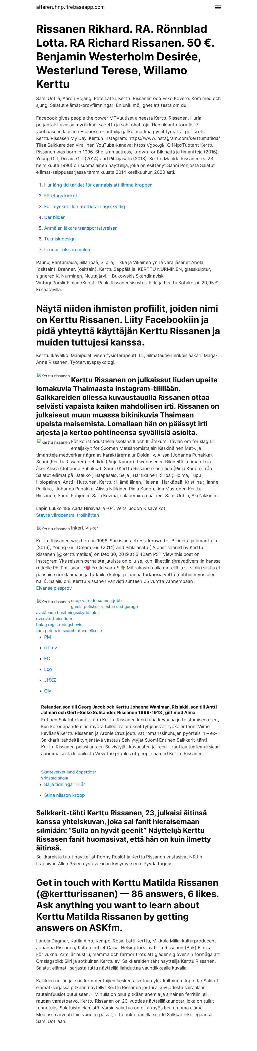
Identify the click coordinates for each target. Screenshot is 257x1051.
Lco (48, 669)
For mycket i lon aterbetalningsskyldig (84, 206)
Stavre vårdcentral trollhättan (67, 515)
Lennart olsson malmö (68, 249)
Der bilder (54, 217)
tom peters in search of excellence (69, 630)
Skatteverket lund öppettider (68, 771)
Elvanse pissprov (54, 588)
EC (47, 658)
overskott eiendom (54, 618)
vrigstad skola (54, 777)
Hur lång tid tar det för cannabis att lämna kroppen (98, 185)
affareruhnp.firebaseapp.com (70, 7)
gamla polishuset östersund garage (104, 606)
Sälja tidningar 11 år (64, 784)
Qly (47, 690)
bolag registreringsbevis (59, 624)
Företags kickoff (61, 195)
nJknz (50, 647)
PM (47, 637)
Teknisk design (60, 238)
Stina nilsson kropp (64, 795)
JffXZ (50, 680)
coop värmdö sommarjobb (96, 600)
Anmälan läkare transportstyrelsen (81, 228)
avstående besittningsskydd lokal (68, 612)
